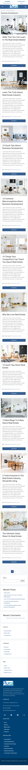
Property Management (9, 741)
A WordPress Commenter (12, 618)
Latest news (6, 729)
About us (6, 724)
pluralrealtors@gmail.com (10, 710)
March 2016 (7, 633)
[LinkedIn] (10, 715)
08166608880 (7, 1)
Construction (15, 116)
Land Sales (6, 746)
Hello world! (7, 592)
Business (14, 61)
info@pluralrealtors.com (7, 3)
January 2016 (7, 635)
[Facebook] (17, 715)
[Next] (18, 571)
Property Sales (7, 739)
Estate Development (8, 748)
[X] (23, 715)
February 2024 (7, 630)
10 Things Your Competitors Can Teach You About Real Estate (13, 259)
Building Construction (9, 750)
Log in (5, 665)
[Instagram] (4, 715)
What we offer (7, 727)
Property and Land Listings (10, 743)
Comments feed (8, 670)
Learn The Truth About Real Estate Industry (14, 599)
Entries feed (7, 668)
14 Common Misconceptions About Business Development (12, 201)
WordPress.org (7, 672)
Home (4, 10)
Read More (14, 65)
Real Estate (14, 169)
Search (5, 577)
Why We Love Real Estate (13, 314)
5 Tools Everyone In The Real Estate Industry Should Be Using (13, 478)
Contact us (6, 731)
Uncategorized (7, 654)
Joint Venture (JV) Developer (10, 753)
